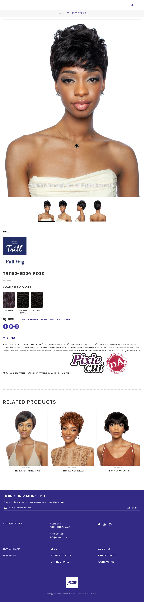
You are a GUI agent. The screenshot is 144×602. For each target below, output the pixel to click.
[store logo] (9, 5)
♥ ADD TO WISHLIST (30, 319)
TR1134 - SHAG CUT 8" (118, 470)
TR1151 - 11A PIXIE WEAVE (72, 470)
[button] (63, 211)
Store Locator (63, 319)
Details (11, 337)
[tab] (72, 337)
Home (60, 13)
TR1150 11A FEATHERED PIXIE (26, 470)
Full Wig (26, 467)
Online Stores (47, 319)
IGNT (95, 594)
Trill (6, 231)
